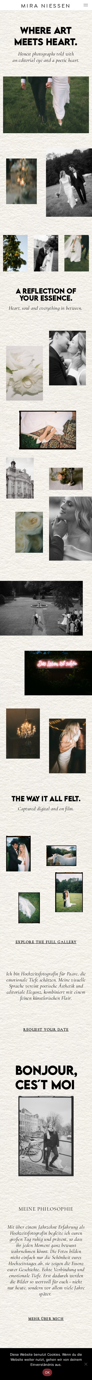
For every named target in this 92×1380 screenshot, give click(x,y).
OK (47, 1372)
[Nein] (85, 1364)
